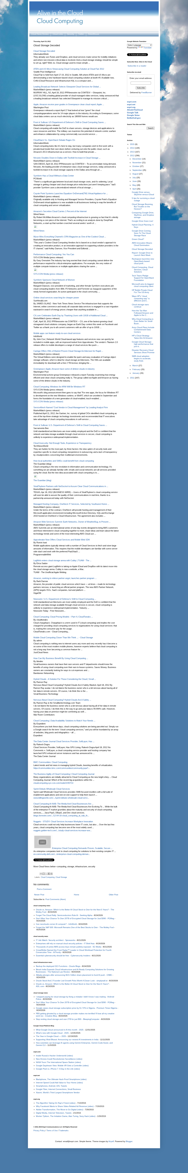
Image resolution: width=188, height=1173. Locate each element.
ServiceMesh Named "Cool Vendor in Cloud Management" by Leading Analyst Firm (70, 407)
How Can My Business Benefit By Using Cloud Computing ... (60, 658)
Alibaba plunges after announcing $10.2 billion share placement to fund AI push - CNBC (74, 975)
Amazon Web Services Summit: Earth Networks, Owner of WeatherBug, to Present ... (72, 522)
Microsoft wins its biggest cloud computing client (143, 285)
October (136, 166)
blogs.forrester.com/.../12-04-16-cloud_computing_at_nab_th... (61, 815)
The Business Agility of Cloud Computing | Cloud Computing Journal (63, 774)
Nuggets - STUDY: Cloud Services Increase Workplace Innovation (63, 821)
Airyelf (111, 1141)
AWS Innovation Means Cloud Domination (142, 244)
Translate (147, 48)
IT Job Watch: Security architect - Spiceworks (55, 940)
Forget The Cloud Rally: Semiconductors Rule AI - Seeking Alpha (64, 915)
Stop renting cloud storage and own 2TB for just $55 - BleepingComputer (67, 1019)
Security (70, 34)
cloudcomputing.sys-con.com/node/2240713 (53, 783)
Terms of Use (52, 1131)
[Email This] (41, 873)
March (135, 365)
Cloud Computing (48, 877)
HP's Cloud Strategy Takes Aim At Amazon (142, 337)
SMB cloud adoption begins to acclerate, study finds (141, 358)
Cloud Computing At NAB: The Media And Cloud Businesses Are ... (63, 804)
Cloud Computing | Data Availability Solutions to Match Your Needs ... (64, 720)
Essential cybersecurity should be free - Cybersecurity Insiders (63, 955)
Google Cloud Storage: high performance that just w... (142, 344)
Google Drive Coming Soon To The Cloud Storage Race (141, 233)
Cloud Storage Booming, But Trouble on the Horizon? (142, 206)
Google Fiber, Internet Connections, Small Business (58, 1089)
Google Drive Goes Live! (142, 221)
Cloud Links (58, 34)
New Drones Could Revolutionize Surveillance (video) (59, 1059)
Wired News (38, 231)
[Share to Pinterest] (51, 873)
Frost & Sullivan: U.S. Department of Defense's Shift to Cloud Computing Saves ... (70, 425)
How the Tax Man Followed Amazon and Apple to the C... (142, 312)
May (134, 185)
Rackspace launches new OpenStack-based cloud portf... (143, 261)
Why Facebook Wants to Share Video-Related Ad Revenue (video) (65, 1106)
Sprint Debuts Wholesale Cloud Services (51, 789)
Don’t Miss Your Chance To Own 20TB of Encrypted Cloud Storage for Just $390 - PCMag (75, 918)
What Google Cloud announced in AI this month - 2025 (59, 1030)
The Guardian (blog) (42, 480)
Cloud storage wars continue (140, 305)
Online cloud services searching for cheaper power (56, 297)
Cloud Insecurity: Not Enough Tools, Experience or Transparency (62, 443)
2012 (132, 155)
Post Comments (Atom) (55, 899)
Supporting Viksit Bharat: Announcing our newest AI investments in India (67, 1039)
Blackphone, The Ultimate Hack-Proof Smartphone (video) (61, 1079)
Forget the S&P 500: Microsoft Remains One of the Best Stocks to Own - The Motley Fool (75, 927)
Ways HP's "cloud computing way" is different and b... (141, 298)
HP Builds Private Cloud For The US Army (142, 291)
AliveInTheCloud (135, 110)
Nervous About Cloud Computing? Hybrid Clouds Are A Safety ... (62, 700)
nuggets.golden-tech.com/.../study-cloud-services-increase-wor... (62, 830)
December (137, 159)
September (137, 170)
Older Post (113, 895)
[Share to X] (46, 873)
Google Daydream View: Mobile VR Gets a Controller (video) (62, 1065)
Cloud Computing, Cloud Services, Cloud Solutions (142, 269)
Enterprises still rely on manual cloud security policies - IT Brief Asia (65, 943)
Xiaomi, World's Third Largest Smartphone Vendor (58, 1092)
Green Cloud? (138, 239)
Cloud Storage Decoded (44, 51)
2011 (132, 378)
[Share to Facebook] (48, 873)
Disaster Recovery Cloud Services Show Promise (143, 351)
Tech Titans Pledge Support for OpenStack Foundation (143, 278)
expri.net (131, 104)
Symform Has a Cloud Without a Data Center (53, 175)
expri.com (131, 102)
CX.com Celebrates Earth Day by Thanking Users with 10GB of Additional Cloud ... (70, 315)
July (134, 177)
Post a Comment (44, 889)
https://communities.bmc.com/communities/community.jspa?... (61, 768)
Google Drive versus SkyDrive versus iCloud (143, 193)
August (135, 174)
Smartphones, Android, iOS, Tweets (51, 1086)
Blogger (129, 1141)
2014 (132, 148)
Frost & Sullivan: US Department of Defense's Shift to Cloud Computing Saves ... (69, 122)
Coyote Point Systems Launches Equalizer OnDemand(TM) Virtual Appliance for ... (70, 193)
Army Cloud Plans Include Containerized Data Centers (143, 329)
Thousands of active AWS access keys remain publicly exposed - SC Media (68, 947)
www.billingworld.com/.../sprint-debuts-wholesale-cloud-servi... (61, 798)
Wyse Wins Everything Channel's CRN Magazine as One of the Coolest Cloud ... (69, 236)
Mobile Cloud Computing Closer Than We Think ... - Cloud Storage (63, 637)
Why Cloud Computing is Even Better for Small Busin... (142, 321)
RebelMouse (93, 34)
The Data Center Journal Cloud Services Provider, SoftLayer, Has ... (63, 741)
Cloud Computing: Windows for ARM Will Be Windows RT (59, 386)
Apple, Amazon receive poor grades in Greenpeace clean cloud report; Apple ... (68, 104)
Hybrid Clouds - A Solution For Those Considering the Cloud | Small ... (64, 679)
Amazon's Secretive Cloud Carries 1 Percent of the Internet (60, 211)
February (136, 369)
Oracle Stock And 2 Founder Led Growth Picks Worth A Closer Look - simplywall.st (71, 981)
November (137, 162)
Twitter (81, 34)
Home (76, 895)
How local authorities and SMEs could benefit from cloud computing (63, 461)
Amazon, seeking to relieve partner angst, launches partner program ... (65, 578)
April (134, 189)
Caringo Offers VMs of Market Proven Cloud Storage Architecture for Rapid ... (68, 351)
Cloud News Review (40, 34)
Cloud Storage (61, 877)
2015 (132, 144)
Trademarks (64, 1131)
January (136, 373)
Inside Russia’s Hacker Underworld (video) (54, 1056)
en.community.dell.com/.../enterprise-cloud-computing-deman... (61, 854)
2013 (132, 152)
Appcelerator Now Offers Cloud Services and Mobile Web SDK (61, 539)
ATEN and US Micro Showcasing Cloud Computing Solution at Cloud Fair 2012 (68, 69)
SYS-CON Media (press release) (48, 274)
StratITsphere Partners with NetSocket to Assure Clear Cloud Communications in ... (70, 486)
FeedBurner (146, 92)
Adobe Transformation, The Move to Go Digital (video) (59, 1109)
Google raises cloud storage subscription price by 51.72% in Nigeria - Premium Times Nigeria (76, 1008)
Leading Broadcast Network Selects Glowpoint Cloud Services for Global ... (67, 86)
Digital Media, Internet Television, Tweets (53, 1113)
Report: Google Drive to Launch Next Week (142, 254)
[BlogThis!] (43, 873)
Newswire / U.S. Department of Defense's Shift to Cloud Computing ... (64, 599)
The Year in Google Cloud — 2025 (51, 1036)
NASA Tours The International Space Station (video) (58, 1062)
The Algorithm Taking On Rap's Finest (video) (55, 1103)
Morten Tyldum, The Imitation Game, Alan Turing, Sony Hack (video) (65, 1116)
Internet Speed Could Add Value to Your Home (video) (59, 1082)
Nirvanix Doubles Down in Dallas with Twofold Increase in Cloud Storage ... (66, 158)
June (134, 181)
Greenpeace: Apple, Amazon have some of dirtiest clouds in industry (64, 369)
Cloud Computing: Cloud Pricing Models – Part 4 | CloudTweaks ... (63, 617)
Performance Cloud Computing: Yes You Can (53, 254)
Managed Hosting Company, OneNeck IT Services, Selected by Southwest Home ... (71, 504)
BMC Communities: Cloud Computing (50, 762)
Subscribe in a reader (137, 66)
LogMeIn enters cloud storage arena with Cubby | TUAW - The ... (62, 560)
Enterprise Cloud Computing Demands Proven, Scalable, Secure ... (82, 848)
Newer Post (39, 895)
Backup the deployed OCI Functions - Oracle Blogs (58, 966)
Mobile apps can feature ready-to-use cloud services (57, 333)
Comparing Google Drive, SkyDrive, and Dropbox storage (143, 215)
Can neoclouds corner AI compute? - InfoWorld (56, 924)
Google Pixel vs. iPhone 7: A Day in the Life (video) (58, 1069)
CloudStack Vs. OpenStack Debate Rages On (54, 140)
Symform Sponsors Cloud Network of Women (54, 280)
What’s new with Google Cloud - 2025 (52, 1033)
